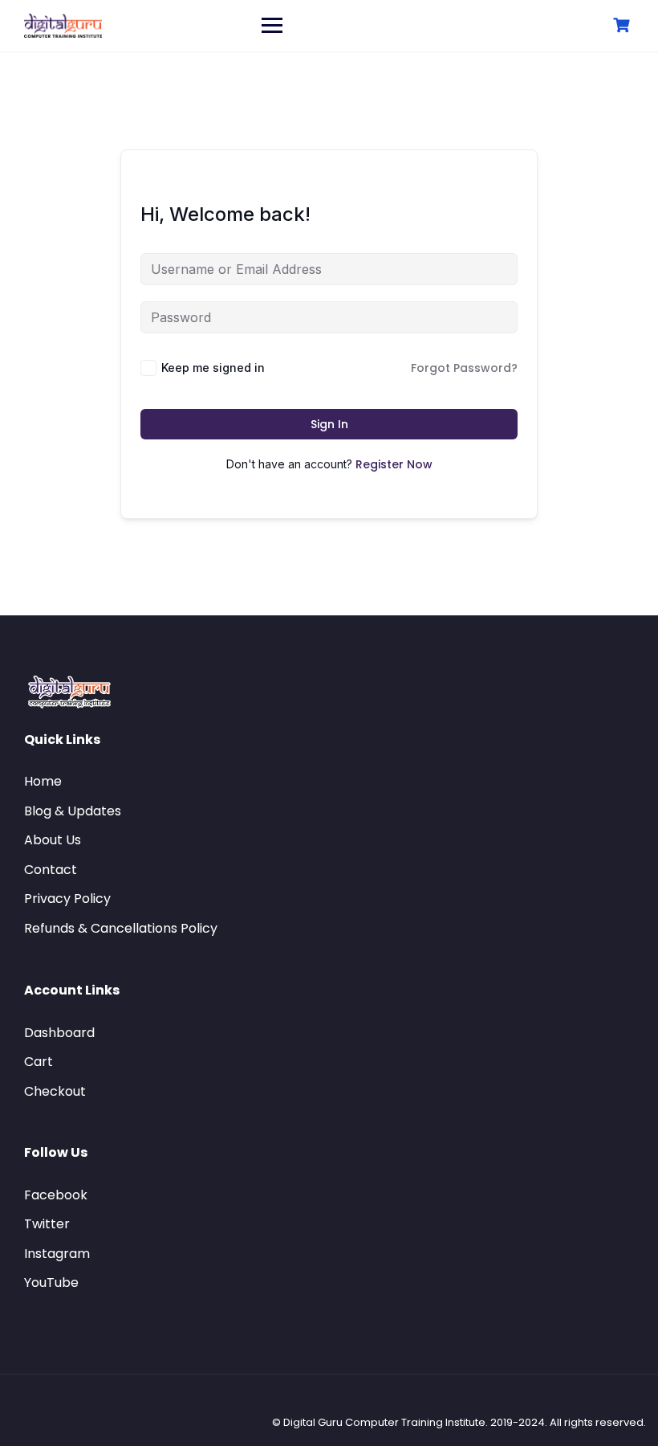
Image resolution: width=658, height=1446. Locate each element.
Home (43, 781)
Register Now (394, 464)
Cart (38, 1061)
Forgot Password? (464, 368)
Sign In (329, 424)
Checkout (55, 1091)
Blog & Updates (72, 811)
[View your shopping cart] (623, 25)
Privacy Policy (67, 898)
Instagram (57, 1253)
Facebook (55, 1195)
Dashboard (59, 1032)
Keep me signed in (213, 367)
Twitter (47, 1224)
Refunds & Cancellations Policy (120, 928)
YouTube (51, 1282)
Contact (50, 869)
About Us (52, 840)
